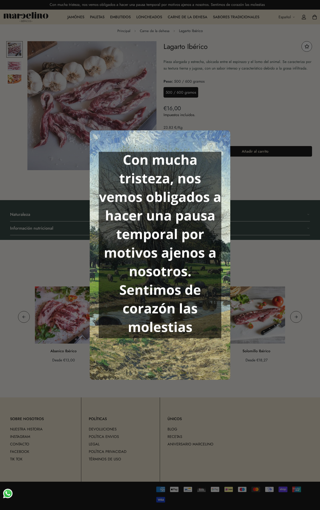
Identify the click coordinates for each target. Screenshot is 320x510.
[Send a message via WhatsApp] (7, 493)
